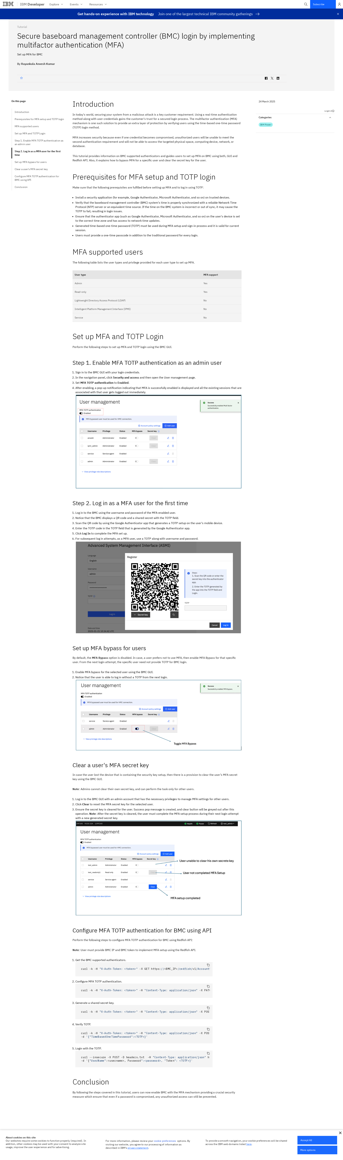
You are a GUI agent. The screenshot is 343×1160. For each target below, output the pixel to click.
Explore (54, 4)
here (249, 1144)
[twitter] (272, 79)
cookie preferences (165, 1140)
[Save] (22, 77)
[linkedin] (278, 79)
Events (74, 4)
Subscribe (318, 4)
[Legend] (333, 111)
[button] (306, 4)
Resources (96, 4)
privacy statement (138, 1147)
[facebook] (266, 79)
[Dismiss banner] (338, 14)
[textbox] (144, 969)
